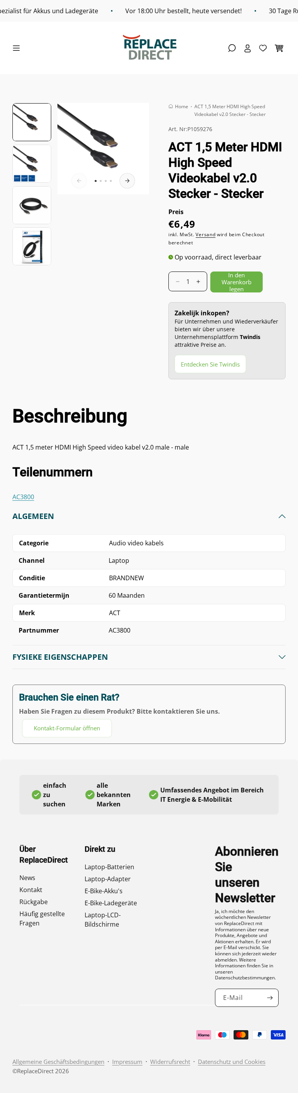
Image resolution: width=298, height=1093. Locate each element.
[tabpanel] (149, 624)
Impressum (127, 1061)
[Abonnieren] (269, 998)
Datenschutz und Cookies (231, 1061)
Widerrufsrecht (170, 1061)
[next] (127, 181)
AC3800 (23, 497)
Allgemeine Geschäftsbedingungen (58, 1061)
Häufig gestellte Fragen (42, 918)
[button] (18, 48)
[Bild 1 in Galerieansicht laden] (32, 122)
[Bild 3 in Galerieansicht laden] (32, 205)
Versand (205, 234)
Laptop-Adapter (108, 879)
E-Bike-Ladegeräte (111, 903)
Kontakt (30, 889)
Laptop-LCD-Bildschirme (103, 920)
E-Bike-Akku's (104, 891)
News (27, 877)
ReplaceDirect (35, 1071)
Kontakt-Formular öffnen (67, 728)
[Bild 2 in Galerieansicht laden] (32, 163)
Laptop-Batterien (109, 867)
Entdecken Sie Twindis (210, 364)
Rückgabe (33, 902)
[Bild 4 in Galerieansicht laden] (32, 246)
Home (181, 106)
